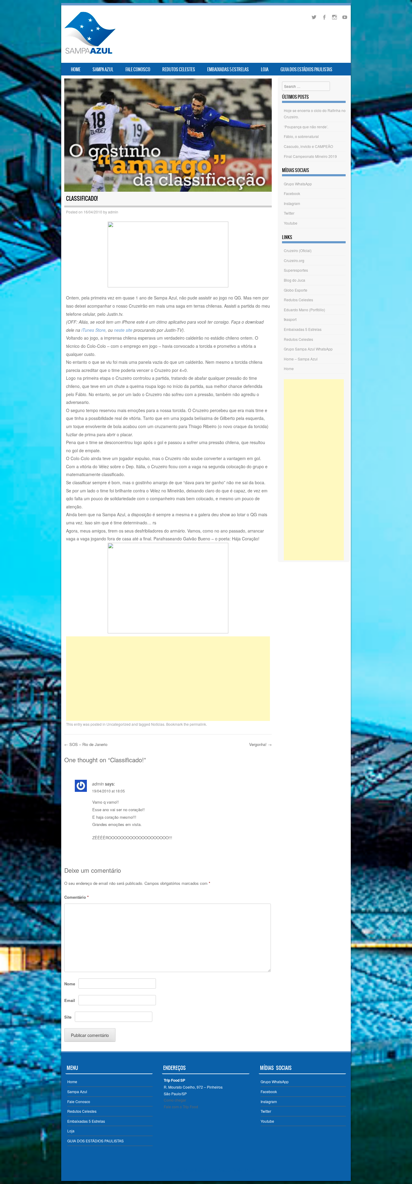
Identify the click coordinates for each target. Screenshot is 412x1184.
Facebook (292, 193)
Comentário (76, 897)
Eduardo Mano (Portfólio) (304, 309)
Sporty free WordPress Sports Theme (187, 1170)
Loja (264, 69)
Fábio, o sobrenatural (301, 136)
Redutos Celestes (178, 69)
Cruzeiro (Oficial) (298, 250)
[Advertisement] (168, 678)
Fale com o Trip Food (181, 1106)
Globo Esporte (295, 290)
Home (76, 69)
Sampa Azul (103, 69)
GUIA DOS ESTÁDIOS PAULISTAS (306, 69)
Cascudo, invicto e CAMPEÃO (308, 146)
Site (67, 1017)
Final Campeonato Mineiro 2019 (310, 156)
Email (69, 1000)
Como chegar (175, 1099)
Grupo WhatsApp (298, 183)
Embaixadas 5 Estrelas (228, 69)
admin (113, 211)
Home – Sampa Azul (301, 358)
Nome (69, 984)
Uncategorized (118, 724)
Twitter (289, 213)
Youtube (290, 223)
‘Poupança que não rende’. (306, 126)
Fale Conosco (137, 69)
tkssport (290, 319)
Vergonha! (260, 744)
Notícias (157, 724)
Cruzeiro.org (294, 260)
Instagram (292, 203)
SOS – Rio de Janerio (85, 744)
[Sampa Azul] (89, 54)
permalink (198, 724)
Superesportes (296, 270)
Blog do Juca (294, 280)
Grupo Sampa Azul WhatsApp (308, 348)
